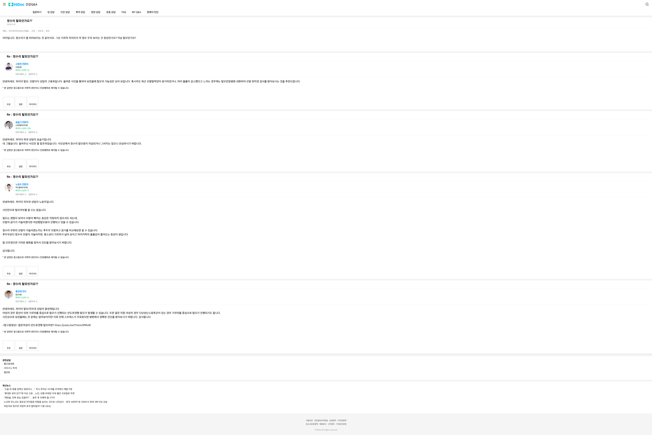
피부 (33, 31)
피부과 (41, 31)
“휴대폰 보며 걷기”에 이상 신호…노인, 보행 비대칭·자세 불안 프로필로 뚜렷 (39, 393)
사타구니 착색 (10, 368)
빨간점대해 (9, 363)
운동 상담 (111, 12)
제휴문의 (322, 424)
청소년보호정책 (312, 424)
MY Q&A (136, 12)
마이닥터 (33, 104)
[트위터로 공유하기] (20, 25)
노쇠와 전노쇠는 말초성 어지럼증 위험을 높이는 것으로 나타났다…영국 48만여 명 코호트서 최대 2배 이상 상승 (55, 402)
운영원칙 (332, 420)
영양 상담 (95, 12)
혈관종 (7, 372)
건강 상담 (65, 12)
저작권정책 (342, 420)
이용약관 (309, 420)
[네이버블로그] (36, 25)
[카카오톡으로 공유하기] (28, 25)
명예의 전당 (152, 12)
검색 (647, 4)
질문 (21, 104)
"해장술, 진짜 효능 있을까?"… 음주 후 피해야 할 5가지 (29, 397)
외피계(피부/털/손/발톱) (19, 31)
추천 (9, 104)
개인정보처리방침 (321, 420)
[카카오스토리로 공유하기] (32, 25)
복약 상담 (80, 12)
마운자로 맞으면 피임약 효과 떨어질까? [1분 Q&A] (27, 406)
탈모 (48, 31)
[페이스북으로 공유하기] (24, 25)
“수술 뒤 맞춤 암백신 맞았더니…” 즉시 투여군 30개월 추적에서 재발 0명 (38, 389)
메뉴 (4, 4)
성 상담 (51, 12)
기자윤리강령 (341, 424)
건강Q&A (31, 4)
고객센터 (331, 424)
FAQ (124, 12)
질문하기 (37, 12)
